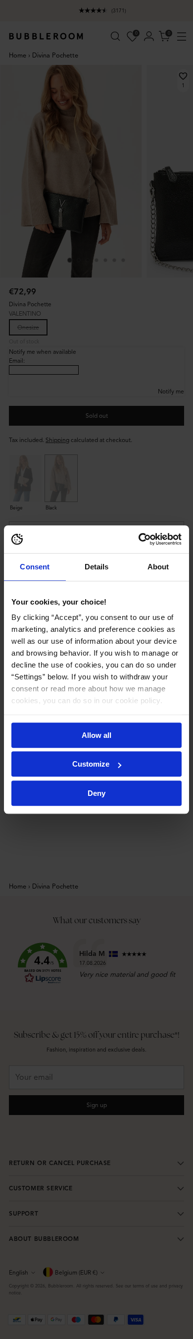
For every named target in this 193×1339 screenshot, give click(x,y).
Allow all (96, 735)
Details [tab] (97, 566)
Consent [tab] (34, 566)
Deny (96, 793)
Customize (90, 764)
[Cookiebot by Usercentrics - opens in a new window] (139, 539)
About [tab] (158, 566)
